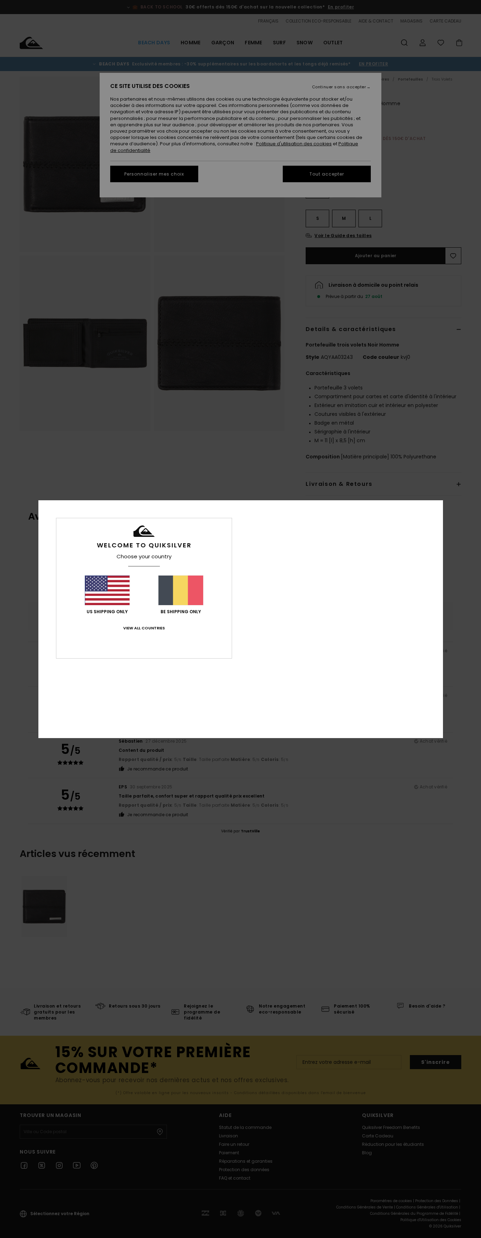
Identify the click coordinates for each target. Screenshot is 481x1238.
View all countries (144, 628)
